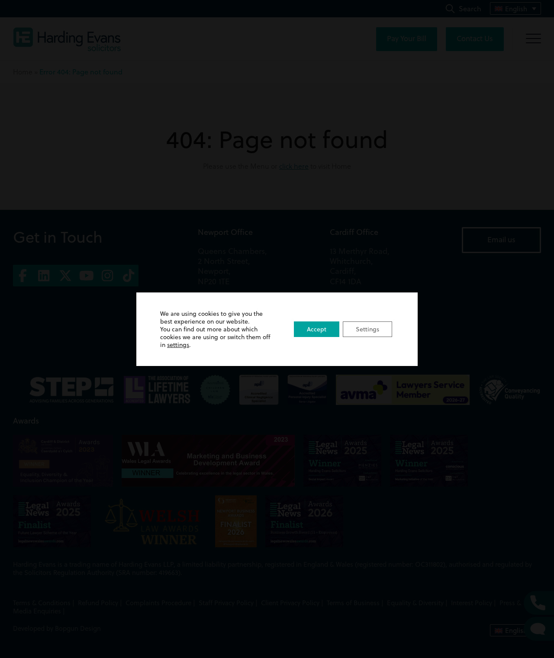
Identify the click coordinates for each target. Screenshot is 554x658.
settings (178, 345)
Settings (367, 329)
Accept (316, 329)
